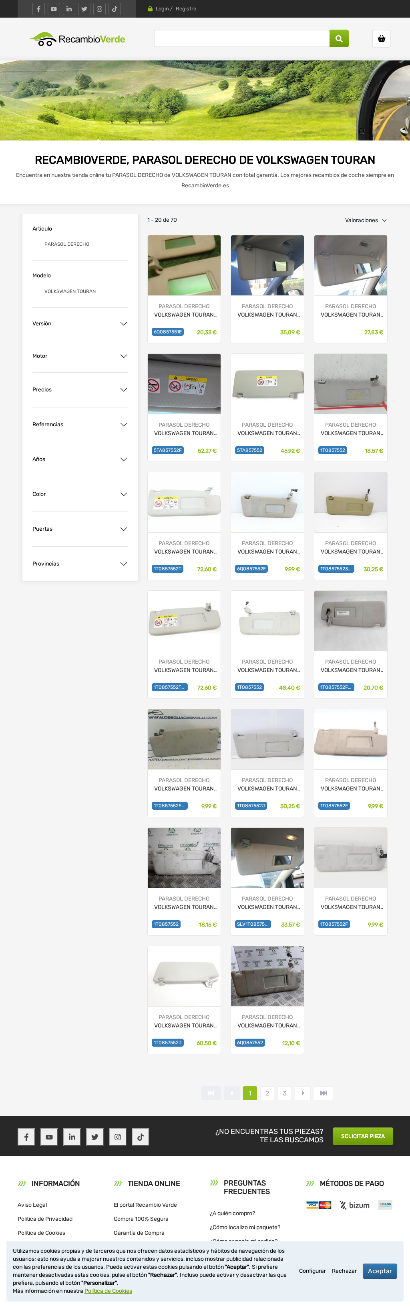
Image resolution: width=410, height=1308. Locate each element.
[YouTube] (54, 9)
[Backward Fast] (211, 1093)
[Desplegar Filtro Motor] (124, 356)
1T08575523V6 (337, 569)
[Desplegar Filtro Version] (124, 324)
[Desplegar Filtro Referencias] (124, 425)
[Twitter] (84, 9)
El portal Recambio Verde (145, 1205)
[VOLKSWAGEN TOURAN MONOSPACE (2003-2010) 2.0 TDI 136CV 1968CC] (267, 620)
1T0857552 (332, 450)
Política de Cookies (41, 1233)
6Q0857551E (168, 332)
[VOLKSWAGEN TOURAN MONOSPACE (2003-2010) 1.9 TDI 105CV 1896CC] (184, 501)
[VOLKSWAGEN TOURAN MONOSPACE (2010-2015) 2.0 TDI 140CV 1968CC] (184, 975)
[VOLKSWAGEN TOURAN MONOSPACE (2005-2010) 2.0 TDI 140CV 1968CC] (350, 501)
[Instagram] (99, 9)
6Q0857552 (250, 1042)
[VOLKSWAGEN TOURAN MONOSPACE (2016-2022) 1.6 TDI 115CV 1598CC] (267, 383)
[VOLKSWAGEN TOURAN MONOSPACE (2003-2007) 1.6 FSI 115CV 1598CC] (184, 857)
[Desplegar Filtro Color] (124, 494)
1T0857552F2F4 (337, 687)
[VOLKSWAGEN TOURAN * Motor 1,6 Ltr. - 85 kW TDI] (184, 383)
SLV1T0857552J (254, 924)
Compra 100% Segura (141, 1219)
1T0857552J (251, 805)
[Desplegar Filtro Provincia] (124, 564)
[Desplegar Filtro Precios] (124, 390)
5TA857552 (249, 450)
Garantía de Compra (139, 1233)
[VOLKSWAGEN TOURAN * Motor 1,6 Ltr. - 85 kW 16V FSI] (184, 264)
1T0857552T (167, 569)
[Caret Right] (303, 1093)
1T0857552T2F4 (171, 687)
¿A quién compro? (232, 1213)
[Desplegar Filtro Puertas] (124, 529)
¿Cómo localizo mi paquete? (245, 1227)
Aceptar (380, 1271)
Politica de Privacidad (45, 1219)
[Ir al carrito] (381, 39)
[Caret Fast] (232, 1093)
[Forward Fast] (323, 1093)
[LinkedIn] (69, 9)
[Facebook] (38, 9)
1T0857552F (334, 805)
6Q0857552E (251, 569)
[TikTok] (115, 9)
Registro (186, 9)
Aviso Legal (32, 1205)
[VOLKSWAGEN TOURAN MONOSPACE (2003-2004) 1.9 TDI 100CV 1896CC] (350, 383)
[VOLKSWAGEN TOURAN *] (267, 264)
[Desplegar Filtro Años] (124, 459)
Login (162, 9)
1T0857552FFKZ (171, 805)
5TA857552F (168, 450)
